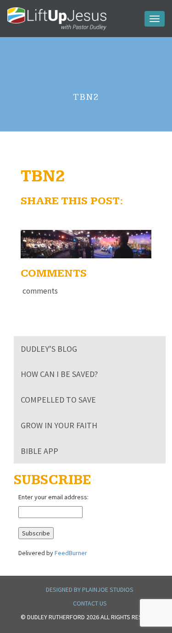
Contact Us (90, 603)
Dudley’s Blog (49, 349)
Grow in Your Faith (59, 425)
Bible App (39, 451)
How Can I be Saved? (59, 374)
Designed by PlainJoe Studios (89, 589)
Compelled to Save (58, 399)
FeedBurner (71, 553)
